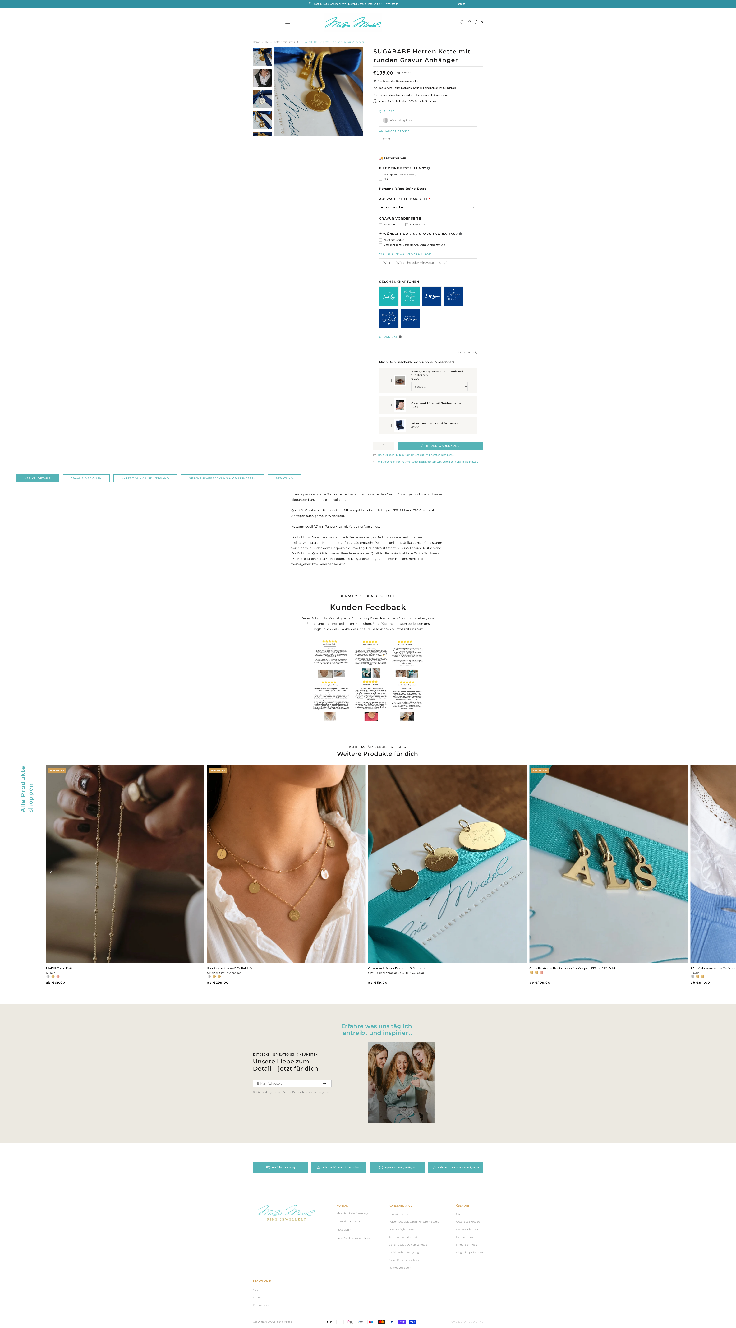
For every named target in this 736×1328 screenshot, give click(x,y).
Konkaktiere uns (399, 1213)
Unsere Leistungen (468, 1221)
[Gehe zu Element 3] (262, 99)
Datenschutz (261, 1305)
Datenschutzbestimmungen (309, 1092)
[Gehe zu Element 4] (262, 120)
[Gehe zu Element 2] (262, 77)
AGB (256, 1289)
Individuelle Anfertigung (404, 1252)
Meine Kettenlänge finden (405, 1259)
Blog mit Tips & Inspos (469, 1252)
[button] (52, 872)
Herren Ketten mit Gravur (280, 41)
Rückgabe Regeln (400, 1267)
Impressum (260, 1297)
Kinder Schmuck (466, 1244)
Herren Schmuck (466, 1236)
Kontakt (460, 3)
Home (256, 41)
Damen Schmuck (467, 1229)
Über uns (461, 1213)
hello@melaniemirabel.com (354, 1237)
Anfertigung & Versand (403, 1236)
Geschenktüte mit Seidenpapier (437, 403)
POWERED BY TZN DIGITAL (466, 1322)
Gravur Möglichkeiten (402, 1229)
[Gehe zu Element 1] (262, 56)
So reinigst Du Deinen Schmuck (408, 1244)
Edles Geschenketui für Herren (436, 423)
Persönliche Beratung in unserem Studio (414, 1221)
